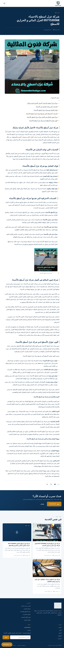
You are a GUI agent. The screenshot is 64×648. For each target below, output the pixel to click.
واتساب (42, 504)
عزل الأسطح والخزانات (25, 611)
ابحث (6, 637)
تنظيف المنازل (27, 620)
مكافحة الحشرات (27, 614)
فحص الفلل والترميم (26, 617)
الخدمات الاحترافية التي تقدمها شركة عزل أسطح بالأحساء (42, 113)
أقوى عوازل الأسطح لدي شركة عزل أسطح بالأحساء (43, 120)
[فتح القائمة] (4, 3)
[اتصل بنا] (47, 484)
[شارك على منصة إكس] (51, 484)
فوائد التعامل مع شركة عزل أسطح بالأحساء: (46, 110)
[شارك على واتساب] (55, 484)
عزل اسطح (57, 12)
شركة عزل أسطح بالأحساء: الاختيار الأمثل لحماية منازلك (42, 103)
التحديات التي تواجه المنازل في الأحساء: (47, 107)
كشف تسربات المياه (26, 606)
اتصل (54, 504)
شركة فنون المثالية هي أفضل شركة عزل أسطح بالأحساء (42, 117)
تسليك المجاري (27, 608)
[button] (32, 99)
